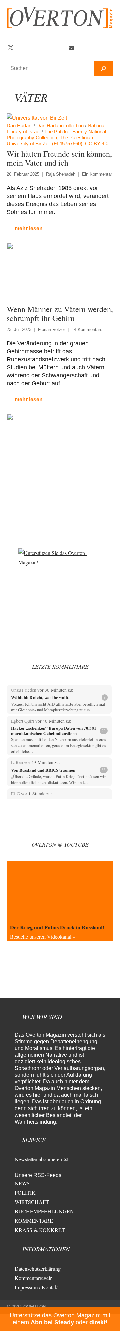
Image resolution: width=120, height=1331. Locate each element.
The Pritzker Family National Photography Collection (56, 134)
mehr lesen (29, 228)
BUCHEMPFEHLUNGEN (44, 1211)
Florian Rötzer (51, 329)
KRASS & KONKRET (40, 1229)
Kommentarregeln (34, 1277)
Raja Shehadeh (60, 174)
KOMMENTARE (34, 1220)
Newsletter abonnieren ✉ (41, 1159)
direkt (97, 1322)
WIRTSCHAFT (32, 1201)
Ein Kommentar (97, 174)
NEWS (22, 1183)
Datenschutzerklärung (38, 1268)
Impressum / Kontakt (37, 1287)
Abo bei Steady (52, 1322)
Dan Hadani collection (60, 125)
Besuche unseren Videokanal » (42, 936)
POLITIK (25, 1192)
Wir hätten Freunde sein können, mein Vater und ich (59, 158)
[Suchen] (103, 68)
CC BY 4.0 (96, 143)
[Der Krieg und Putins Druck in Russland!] (60, 891)
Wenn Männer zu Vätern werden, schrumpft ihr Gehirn (60, 313)
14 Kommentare (87, 329)
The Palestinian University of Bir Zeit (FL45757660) (50, 140)
